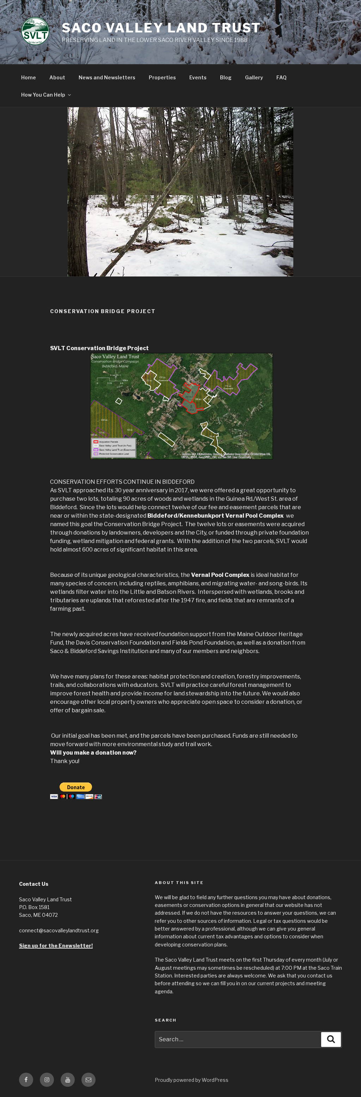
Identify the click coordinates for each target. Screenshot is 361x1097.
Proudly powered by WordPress (191, 1080)
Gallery (254, 77)
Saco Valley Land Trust (161, 28)
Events (198, 77)
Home (28, 77)
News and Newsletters (107, 77)
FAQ (281, 77)
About (57, 77)
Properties (162, 77)
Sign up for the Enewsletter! (56, 946)
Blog (226, 77)
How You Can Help (43, 95)
